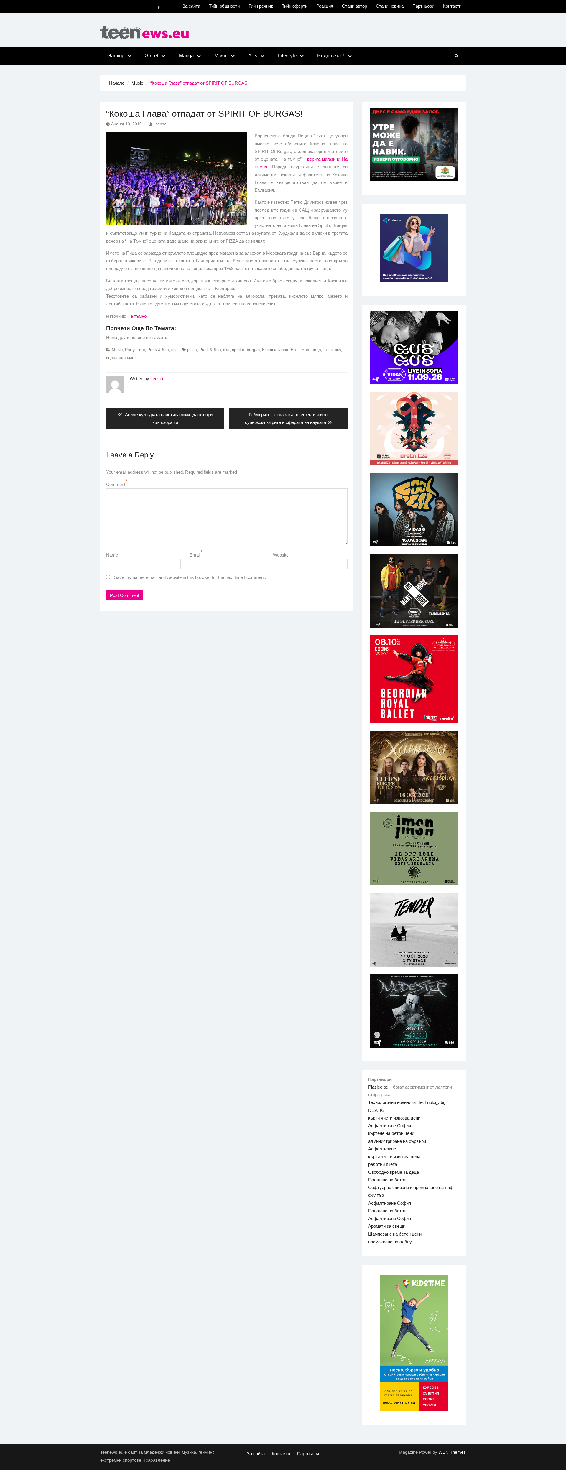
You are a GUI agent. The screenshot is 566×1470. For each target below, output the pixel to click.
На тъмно (137, 316)
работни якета (382, 1164)
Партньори (423, 6)
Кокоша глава (275, 349)
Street (151, 55)
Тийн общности (224, 6)
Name (112, 554)
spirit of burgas (246, 349)
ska (174, 349)
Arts (252, 55)
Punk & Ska (158, 349)
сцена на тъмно (121, 357)
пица (316, 349)
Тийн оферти (294, 6)
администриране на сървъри (397, 1141)
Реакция (324, 6)
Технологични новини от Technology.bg (406, 1102)
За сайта (191, 6)
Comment (115, 484)
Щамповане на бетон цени (395, 1234)
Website (281, 554)
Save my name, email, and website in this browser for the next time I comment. (190, 577)
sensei (161, 123)
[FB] (159, 7)
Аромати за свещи (386, 1226)
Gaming (115, 55)
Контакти (452, 6)
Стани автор (354, 6)
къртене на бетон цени (391, 1133)
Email (195, 554)
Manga (186, 55)
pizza (192, 349)
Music (221, 55)
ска (338, 349)
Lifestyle (287, 55)
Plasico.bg (378, 1086)
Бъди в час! (331, 55)
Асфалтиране (382, 1148)
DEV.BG (376, 1110)
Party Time (135, 349)
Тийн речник (261, 6)
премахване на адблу (390, 1241)
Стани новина (390, 6)
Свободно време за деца (393, 1172)
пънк (328, 349)
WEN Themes (452, 1452)
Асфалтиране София (389, 1125)
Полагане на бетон (387, 1179)
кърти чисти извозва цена (394, 1156)
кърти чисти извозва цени (394, 1117)
